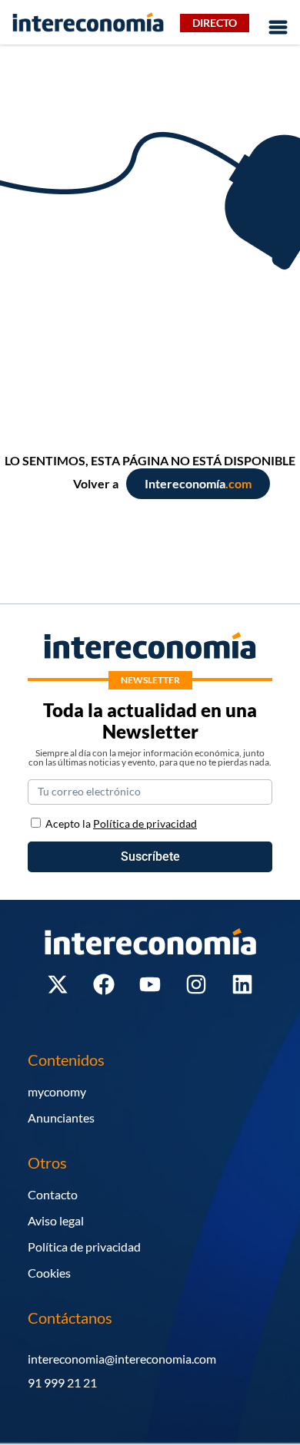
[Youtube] (150, 984)
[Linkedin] (242, 984)
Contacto (53, 1194)
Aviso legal (56, 1220)
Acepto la (121, 823)
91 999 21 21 (62, 1382)
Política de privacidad (84, 1246)
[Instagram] (196, 984)
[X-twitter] (57, 984)
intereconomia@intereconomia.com (122, 1358)
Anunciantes (61, 1117)
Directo (214, 22)
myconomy (57, 1091)
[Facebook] (104, 984)
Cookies (49, 1272)
